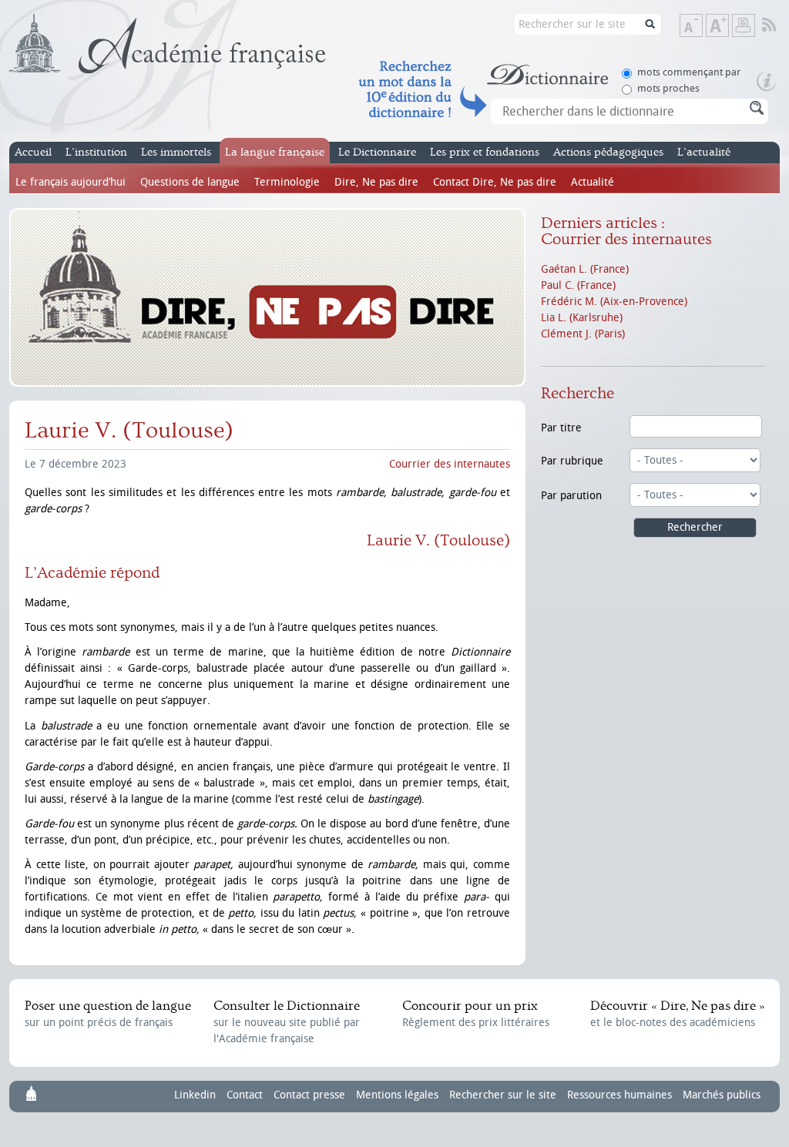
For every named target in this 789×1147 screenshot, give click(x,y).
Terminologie (287, 182)
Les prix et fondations (484, 152)
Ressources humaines (619, 1095)
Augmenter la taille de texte (728, 26)
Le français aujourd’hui (70, 182)
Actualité (592, 182)
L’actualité (703, 152)
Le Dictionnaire (377, 152)
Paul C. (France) (578, 285)
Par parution (571, 495)
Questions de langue (190, 182)
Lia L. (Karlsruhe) (582, 317)
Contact (245, 1095)
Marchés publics (721, 1095)
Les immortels (176, 152)
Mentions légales (397, 1095)
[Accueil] (167, 44)
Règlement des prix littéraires (475, 1013)
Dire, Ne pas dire (376, 182)
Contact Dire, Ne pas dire (494, 182)
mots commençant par (688, 72)
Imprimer (743, 25)
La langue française (274, 152)
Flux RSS (779, 25)
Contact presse (309, 1095)
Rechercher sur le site (502, 1095)
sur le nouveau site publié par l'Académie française (286, 1021)
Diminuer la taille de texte (702, 26)
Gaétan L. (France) (585, 269)
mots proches (668, 88)
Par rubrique (572, 461)
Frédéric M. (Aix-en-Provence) (614, 301)
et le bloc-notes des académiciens (677, 1013)
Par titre (561, 427)
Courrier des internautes (449, 464)
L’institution (96, 152)
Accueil (33, 152)
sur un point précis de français (108, 1013)
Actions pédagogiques (608, 152)
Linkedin (195, 1095)
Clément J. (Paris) (583, 333)
